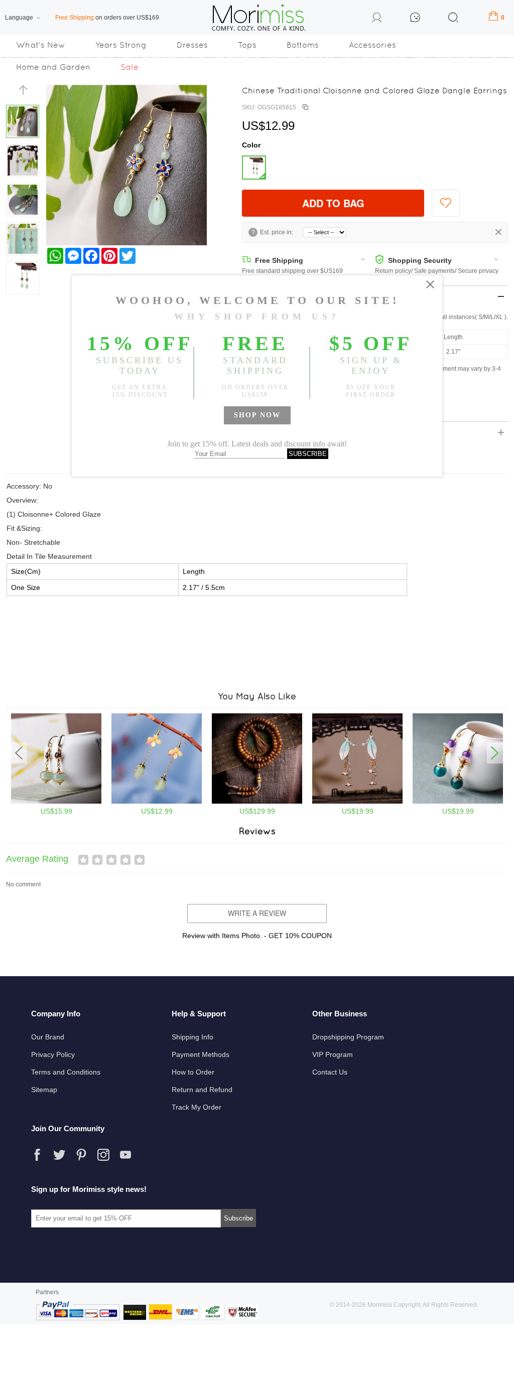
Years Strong (121, 45)
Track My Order (196, 1107)
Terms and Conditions (65, 1072)
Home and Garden (53, 67)
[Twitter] (59, 1155)
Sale (129, 67)
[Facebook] (37, 1155)
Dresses (192, 45)
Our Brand (47, 1037)
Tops (247, 45)
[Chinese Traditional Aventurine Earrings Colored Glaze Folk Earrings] (156, 801)
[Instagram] (103, 1155)
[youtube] (125, 1155)
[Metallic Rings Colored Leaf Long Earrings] (357, 801)
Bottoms (303, 45)
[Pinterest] (81, 1155)
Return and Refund (202, 1090)
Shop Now (257, 415)
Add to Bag (333, 203)
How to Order (193, 1072)
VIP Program (332, 1054)
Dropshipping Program (348, 1037)
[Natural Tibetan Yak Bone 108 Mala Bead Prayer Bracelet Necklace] (257, 801)
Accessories (372, 45)
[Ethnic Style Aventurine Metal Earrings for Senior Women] (56, 801)
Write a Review (257, 913)
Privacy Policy (53, 1054)
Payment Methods (200, 1054)
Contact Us (329, 1072)
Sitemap (44, 1090)
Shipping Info (192, 1037)
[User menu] (377, 19)
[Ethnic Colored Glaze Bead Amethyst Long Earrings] (458, 801)
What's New (40, 45)
